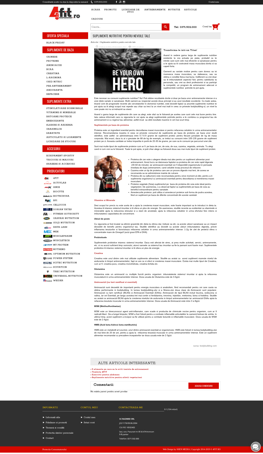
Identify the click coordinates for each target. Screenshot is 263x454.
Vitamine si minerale (61, 112)
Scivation (60, 267)
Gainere (51, 57)
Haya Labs (60, 227)
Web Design (168, 449)
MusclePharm (62, 236)
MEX (56, 231)
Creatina (52, 73)
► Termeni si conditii (53, 427)
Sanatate (53, 133)
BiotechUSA (61, 196)
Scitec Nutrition (65, 262)
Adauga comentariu (204, 385)
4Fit (56, 178)
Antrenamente (154, 10)
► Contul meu (88, 417)
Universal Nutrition (67, 276)
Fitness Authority (66, 214)
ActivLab (59, 182)
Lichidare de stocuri (61, 141)
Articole (190, 10)
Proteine (52, 61)
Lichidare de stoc (130, 11)
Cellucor (59, 205)
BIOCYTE (58, 191)
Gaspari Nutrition (66, 218)
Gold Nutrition (64, 222)
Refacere (52, 94)
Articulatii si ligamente (63, 137)
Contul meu (214, 2)
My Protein (60, 245)
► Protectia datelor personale (57, 433)
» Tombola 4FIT (98, 372)
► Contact (48, 438)
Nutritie (174, 10)
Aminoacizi (54, 65)
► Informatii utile (51, 417)
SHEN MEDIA (183, 449)
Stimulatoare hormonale (64, 108)
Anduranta (54, 90)
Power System (63, 258)
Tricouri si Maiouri (60, 159)
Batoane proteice (59, 116)
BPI (55, 200)
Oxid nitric (54, 81)
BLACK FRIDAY (55, 42)
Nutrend (59, 249)
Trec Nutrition (64, 271)
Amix (56, 187)
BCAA (50, 69)
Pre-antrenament (59, 86)
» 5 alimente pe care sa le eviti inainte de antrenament (119, 369)
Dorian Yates (62, 209)
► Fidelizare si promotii (54, 422)
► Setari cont (88, 422)
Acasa (95, 10)
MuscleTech (61, 240)
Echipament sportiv (60, 155)
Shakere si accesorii (60, 164)
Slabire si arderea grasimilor (59, 127)
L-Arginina (53, 77)
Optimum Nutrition (66, 254)
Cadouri (97, 19)
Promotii (110, 10)
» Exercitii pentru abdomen (104, 374)
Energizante (55, 121)
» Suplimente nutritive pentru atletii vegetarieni (116, 377)
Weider (58, 280)
